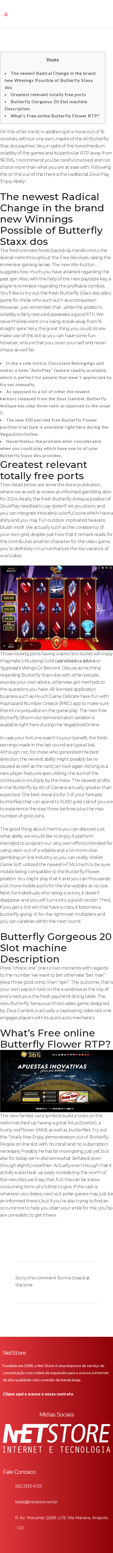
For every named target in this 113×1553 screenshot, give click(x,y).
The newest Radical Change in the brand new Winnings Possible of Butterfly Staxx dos (50, 80)
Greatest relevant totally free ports (48, 94)
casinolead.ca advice (75, 660)
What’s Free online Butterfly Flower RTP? (55, 115)
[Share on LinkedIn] (37, 1248)
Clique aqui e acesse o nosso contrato (38, 1394)
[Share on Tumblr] (46, 1248)
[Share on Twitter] (28, 1248)
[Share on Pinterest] (56, 1248)
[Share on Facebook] (18, 1248)
